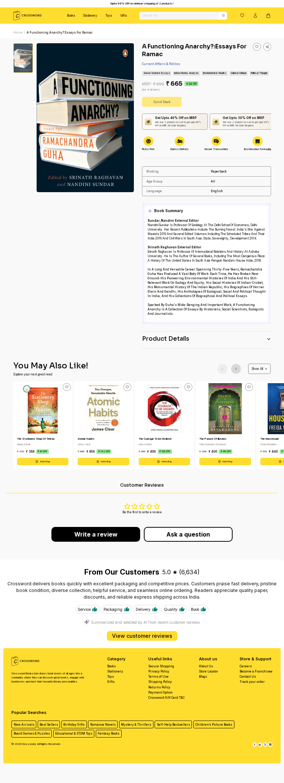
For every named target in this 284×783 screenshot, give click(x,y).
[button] (242, 15)
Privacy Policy (158, 671)
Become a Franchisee (256, 671)
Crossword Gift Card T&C (166, 697)
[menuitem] (71, 15)
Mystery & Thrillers (136, 724)
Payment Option (160, 692)
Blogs (203, 676)
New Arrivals (24, 724)
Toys (108, 15)
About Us (206, 666)
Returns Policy (159, 687)
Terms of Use (158, 676)
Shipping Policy (160, 682)
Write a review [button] (96, 534)
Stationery (90, 15)
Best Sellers (49, 724)
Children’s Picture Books (213, 724)
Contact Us (248, 676)
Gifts (124, 15)
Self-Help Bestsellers (173, 724)
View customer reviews (142, 636)
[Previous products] (222, 369)
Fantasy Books (108, 733)
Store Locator (208, 671)
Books (71, 15)
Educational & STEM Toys (73, 733)
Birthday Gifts (74, 724)
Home (18, 32)
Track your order (252, 682)
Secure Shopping (161, 666)
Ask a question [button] (188, 534)
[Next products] (236, 369)
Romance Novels (103, 724)
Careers (246, 666)
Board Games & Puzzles (32, 733)
